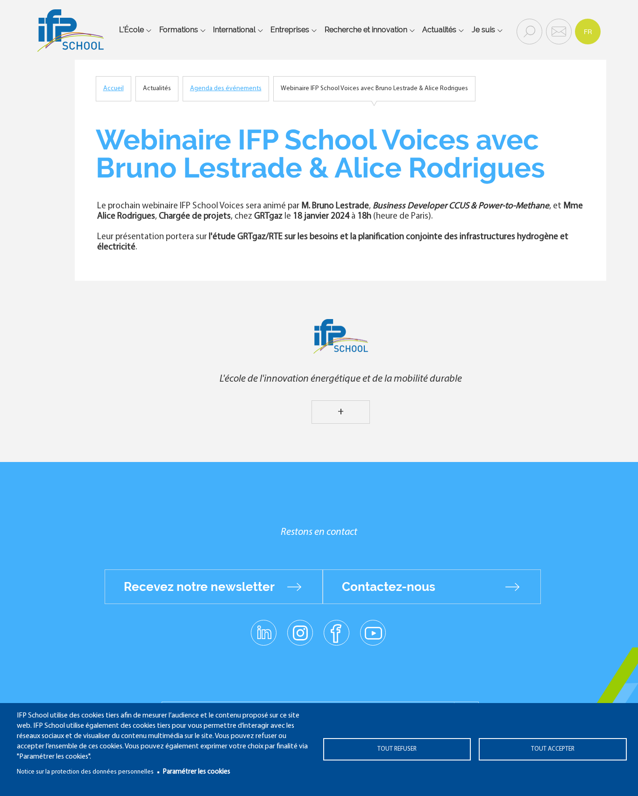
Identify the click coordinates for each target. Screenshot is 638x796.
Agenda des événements (226, 88)
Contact (557, 31)
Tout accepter (552, 749)
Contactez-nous (388, 587)
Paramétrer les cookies (196, 771)
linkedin (263, 627)
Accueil (113, 88)
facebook (336, 632)
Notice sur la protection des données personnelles (85, 772)
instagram (300, 632)
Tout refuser (397, 749)
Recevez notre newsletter (199, 587)
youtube (373, 632)
